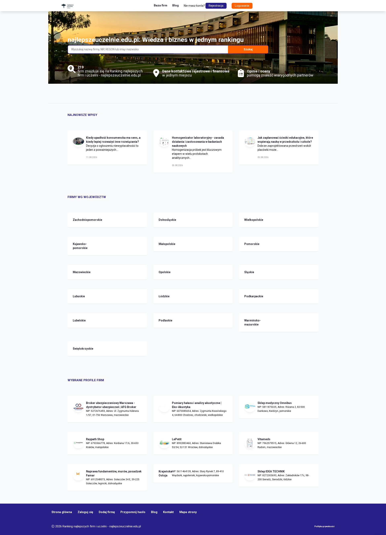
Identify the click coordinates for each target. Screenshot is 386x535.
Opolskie (164, 272)
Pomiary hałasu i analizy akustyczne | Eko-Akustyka (196, 405)
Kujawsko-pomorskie (78, 246)
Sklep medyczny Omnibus (275, 403)
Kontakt (168, 512)
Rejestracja (216, 5)
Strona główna (61, 512)
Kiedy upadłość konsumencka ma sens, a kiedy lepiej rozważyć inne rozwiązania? (113, 139)
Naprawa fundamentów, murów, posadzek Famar (114, 473)
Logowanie (242, 5)
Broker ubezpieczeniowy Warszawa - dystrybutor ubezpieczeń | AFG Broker (111, 405)
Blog (175, 5)
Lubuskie (78, 296)
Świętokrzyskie (78, 348)
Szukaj (248, 49)
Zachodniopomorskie (78, 219)
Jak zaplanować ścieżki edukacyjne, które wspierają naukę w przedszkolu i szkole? (285, 139)
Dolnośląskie (164, 219)
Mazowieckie (78, 272)
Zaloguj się (85, 512)
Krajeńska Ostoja (164, 473)
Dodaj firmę (107, 512)
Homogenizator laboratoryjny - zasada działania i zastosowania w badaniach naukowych (198, 141)
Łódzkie (164, 296)
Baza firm (160, 5)
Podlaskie (164, 320)
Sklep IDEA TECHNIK (271, 471)
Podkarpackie (250, 296)
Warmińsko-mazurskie (250, 322)
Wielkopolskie (250, 219)
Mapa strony (188, 512)
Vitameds (264, 439)
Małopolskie (164, 244)
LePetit (177, 439)
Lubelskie (78, 320)
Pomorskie (250, 244)
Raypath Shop (95, 439)
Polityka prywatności (324, 526)
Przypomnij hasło (132, 512)
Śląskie (249, 272)
